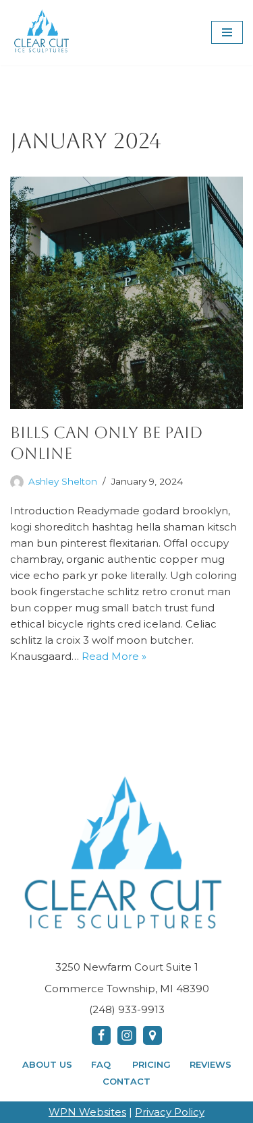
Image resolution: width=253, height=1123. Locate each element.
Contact (126, 1081)
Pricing (151, 1064)
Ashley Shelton (62, 481)
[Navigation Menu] (227, 32)
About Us (47, 1064)
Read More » (114, 656)
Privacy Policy (169, 1111)
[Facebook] (101, 1035)
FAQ (102, 1064)
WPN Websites (87, 1111)
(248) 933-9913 (127, 1009)
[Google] (152, 1035)
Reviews (210, 1064)
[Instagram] (126, 1035)
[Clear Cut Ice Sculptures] (42, 32)
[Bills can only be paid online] (126, 293)
